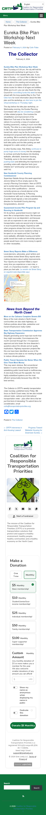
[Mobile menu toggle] (41, 15)
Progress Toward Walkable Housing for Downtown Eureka (33, 430)
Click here (8, 97)
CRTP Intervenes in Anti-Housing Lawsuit (13, 428)
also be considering (25, 111)
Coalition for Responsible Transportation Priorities (24, 807)
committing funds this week (24, 92)
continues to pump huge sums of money (22, 150)
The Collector (21, 21)
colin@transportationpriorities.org (17, 406)
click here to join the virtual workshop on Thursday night (23, 101)
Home (8, 21)
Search (7, 783)
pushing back (9, 161)
